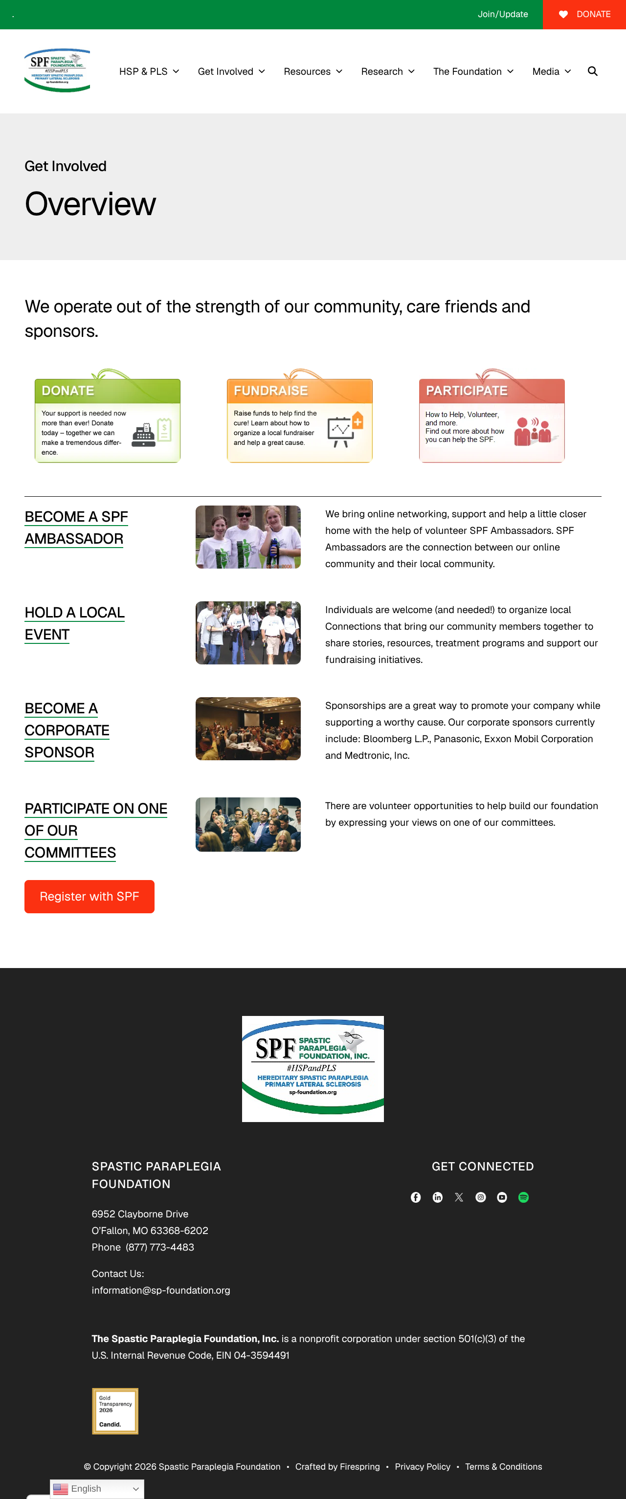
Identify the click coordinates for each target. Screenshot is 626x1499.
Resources (307, 71)
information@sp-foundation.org (161, 1290)
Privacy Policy (422, 1467)
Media (545, 71)
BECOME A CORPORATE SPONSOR (67, 730)
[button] (593, 71)
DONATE (594, 14)
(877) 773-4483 (160, 1247)
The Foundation (467, 71)
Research (382, 71)
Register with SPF (89, 896)
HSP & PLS (143, 71)
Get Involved (226, 71)
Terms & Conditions (504, 1467)
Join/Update (502, 14)
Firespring (360, 1467)
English (84, 1488)
